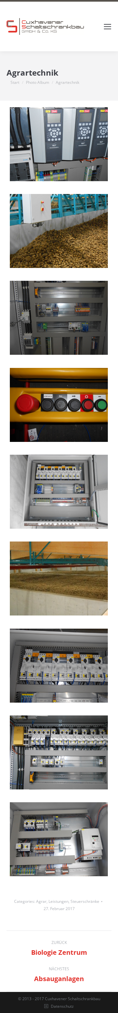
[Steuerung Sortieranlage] (59, 317)
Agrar (41, 901)
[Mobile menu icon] (107, 27)
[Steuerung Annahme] (59, 839)
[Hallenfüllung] (59, 491)
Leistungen (59, 901)
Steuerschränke (84, 901)
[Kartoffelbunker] (59, 578)
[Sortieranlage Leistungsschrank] (59, 752)
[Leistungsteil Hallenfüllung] (59, 665)
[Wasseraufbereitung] (59, 144)
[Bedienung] (59, 405)
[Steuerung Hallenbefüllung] (59, 231)
